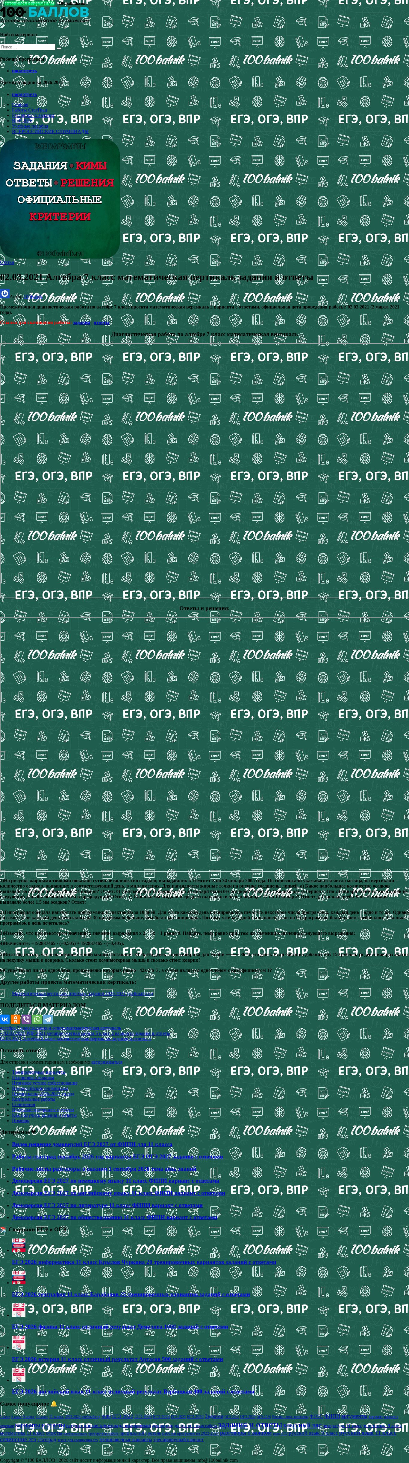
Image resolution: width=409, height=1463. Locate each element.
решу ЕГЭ (280, 1433)
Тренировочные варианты (39, 1072)
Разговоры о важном (33, 115)
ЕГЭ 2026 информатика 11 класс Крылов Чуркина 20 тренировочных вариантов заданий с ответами (144, 1262)
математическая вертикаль (94, 1027)
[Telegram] (48, 1019)
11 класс (56, 1416)
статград (46, 1439)
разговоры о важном (246, 1432)
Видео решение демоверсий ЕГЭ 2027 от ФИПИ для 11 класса (92, 1144)
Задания (214, 1416)
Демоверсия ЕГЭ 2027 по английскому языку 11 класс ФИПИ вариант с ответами (118, 1193)
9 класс (29, 1416)
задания (81, 322)
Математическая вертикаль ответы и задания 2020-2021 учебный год (82, 993)
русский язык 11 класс (367, 1432)
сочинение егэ (18, 1439)
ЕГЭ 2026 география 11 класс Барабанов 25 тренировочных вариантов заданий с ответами (131, 1294)
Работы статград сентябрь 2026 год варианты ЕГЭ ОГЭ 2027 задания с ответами (117, 1156)
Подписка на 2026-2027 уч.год (43, 1093)
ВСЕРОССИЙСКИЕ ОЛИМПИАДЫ (50, 131)
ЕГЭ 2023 (143, 1416)
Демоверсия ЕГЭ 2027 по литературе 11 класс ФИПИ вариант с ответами (107, 1205)
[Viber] (26, 1019)
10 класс (42, 1416)
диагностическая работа (195, 1426)
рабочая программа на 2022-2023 (190, 1433)
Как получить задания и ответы (44, 1115)
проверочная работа (103, 1433)
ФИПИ (332, 1416)
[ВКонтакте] (5, 1019)
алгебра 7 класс (15, 1027)
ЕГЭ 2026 (195, 1416)
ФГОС (316, 1416)
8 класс (16, 1416)
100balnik (33, 296)
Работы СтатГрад (29, 109)
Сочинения (23, 1104)
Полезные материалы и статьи (43, 1109)
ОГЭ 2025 (247, 1417)
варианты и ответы (40, 1425)
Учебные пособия (30, 126)
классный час (302, 1425)
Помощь (20, 1120)
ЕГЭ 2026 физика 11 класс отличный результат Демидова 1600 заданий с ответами (120, 1326)
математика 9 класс (382, 1425)
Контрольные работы (33, 1099)
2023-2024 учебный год (82, 1417)
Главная (20, 104)
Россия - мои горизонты (290, 1417)
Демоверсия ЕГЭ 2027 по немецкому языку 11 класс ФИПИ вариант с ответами (115, 1181)
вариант (376, 1416)
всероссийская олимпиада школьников (108, 1425)
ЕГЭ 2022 (122, 1416)
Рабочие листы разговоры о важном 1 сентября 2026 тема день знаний (104, 1169)
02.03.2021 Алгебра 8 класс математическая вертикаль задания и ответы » (75, 1038)
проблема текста (75, 1433)
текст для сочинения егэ (77, 1440)
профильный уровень (140, 1433)
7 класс (5, 1416)
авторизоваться (106, 1062)
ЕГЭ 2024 (161, 1416)
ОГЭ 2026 (264, 1416)
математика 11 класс (22, 1433)
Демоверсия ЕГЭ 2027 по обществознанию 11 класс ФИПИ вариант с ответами (114, 1217)
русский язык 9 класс (313, 1433)
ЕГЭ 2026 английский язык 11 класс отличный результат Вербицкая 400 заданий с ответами (133, 1391)
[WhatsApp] (37, 1019)
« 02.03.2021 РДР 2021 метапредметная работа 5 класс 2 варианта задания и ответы (85, 1033)
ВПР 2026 (22, 120)
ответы (102, 322)
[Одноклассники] (15, 1019)
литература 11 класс (342, 1425)
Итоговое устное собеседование (45, 1082)
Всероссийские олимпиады (40, 1088)
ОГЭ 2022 (232, 1416)
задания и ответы (49, 1027)
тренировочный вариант (178, 1439)
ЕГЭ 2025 (178, 1417)
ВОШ (106, 1417)
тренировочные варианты (125, 1439)
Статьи (7, 262)
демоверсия (162, 1425)
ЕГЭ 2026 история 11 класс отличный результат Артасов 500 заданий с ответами (117, 1359)
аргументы (354, 1416)
